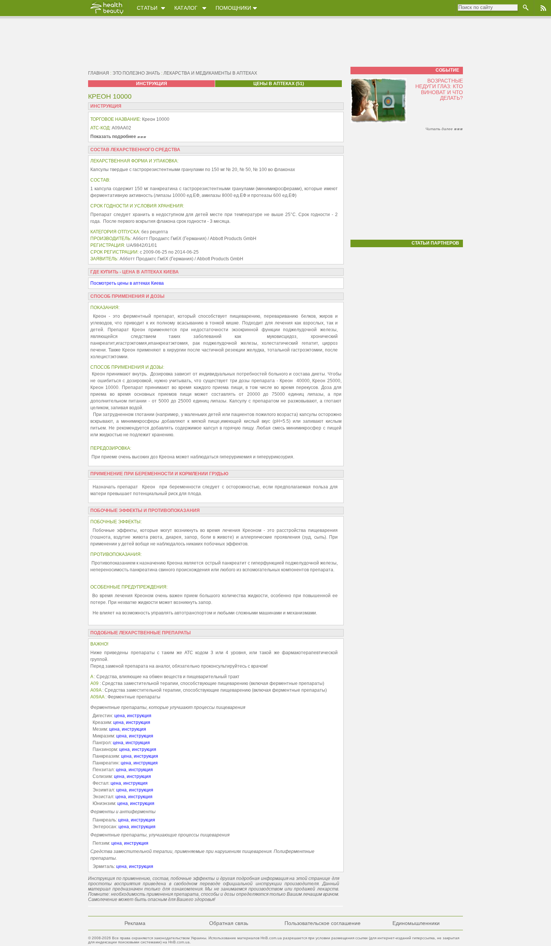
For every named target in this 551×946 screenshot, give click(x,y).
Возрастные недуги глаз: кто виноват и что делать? (439, 89)
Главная (98, 73)
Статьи (147, 8)
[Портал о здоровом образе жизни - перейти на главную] (106, 14)
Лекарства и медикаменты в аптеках (210, 73)
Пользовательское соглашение (322, 923)
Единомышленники (416, 923)
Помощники (233, 8)
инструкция (139, 715)
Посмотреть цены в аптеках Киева (127, 283)
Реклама (134, 923)
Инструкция (151, 83)
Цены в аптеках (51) (278, 83)
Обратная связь (228, 923)
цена (119, 715)
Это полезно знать (136, 73)
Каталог (186, 8)
